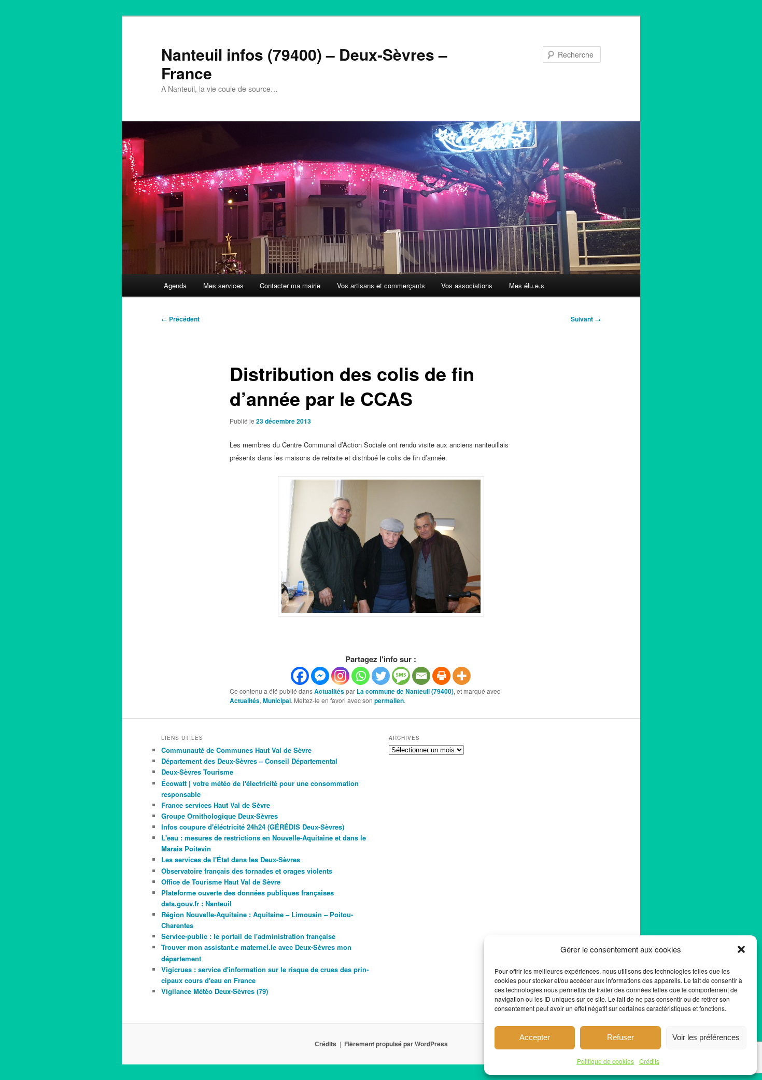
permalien (389, 700)
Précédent (180, 319)
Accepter (534, 1037)
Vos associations (466, 285)
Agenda (175, 285)
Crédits (649, 1061)
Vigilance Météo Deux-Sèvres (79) (214, 991)
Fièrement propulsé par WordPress (396, 1043)
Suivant (586, 319)
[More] (462, 676)
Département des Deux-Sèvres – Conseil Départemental (249, 761)
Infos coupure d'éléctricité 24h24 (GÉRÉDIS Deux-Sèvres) (252, 827)
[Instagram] (340, 676)
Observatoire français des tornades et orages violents (246, 871)
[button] (741, 949)
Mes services (223, 285)
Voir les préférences (706, 1037)
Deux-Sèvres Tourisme (197, 772)
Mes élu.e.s (526, 285)
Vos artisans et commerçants (381, 285)
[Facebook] (300, 676)
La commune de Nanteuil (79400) (405, 691)
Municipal (277, 700)
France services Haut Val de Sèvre (215, 805)
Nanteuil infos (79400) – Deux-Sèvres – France (304, 63)
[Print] (441, 676)
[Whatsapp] (360, 676)
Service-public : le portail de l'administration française (248, 936)
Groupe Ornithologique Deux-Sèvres (219, 816)
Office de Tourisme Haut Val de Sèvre (220, 882)
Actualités (329, 691)
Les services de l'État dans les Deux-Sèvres (230, 859)
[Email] (421, 676)
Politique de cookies (605, 1061)
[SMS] (401, 676)
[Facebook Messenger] (320, 676)
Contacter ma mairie (290, 285)
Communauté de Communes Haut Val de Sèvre (236, 750)
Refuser (620, 1037)
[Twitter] (381, 676)
